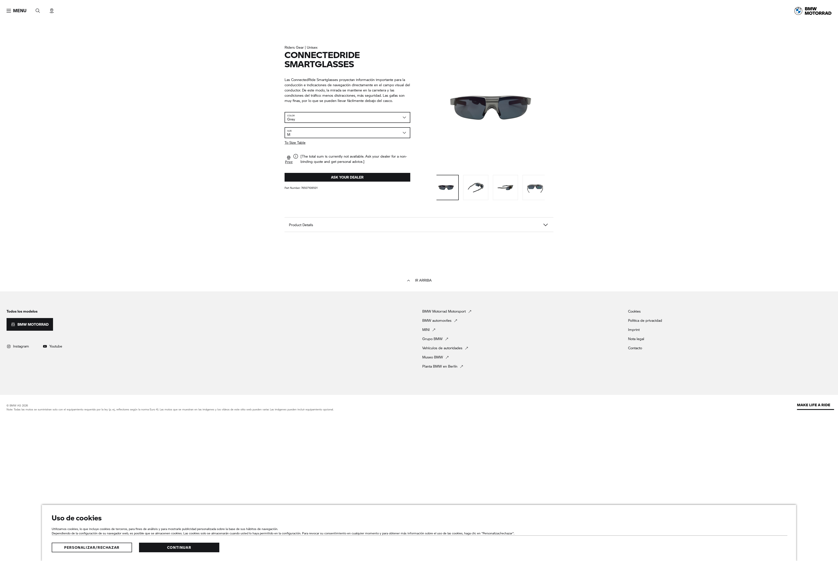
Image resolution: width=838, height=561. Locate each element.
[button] (16, 11)
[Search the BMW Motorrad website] (37, 9)
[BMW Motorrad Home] (812, 11)
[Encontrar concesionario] (51, 9)
